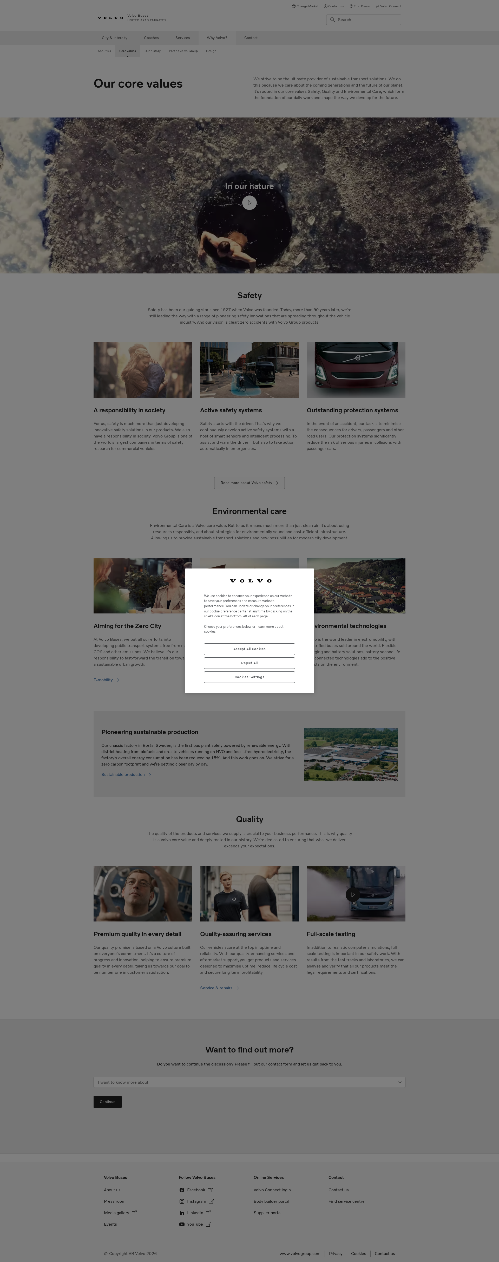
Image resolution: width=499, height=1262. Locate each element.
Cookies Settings (250, 677)
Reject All (249, 663)
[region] (249, 630)
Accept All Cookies (249, 649)
